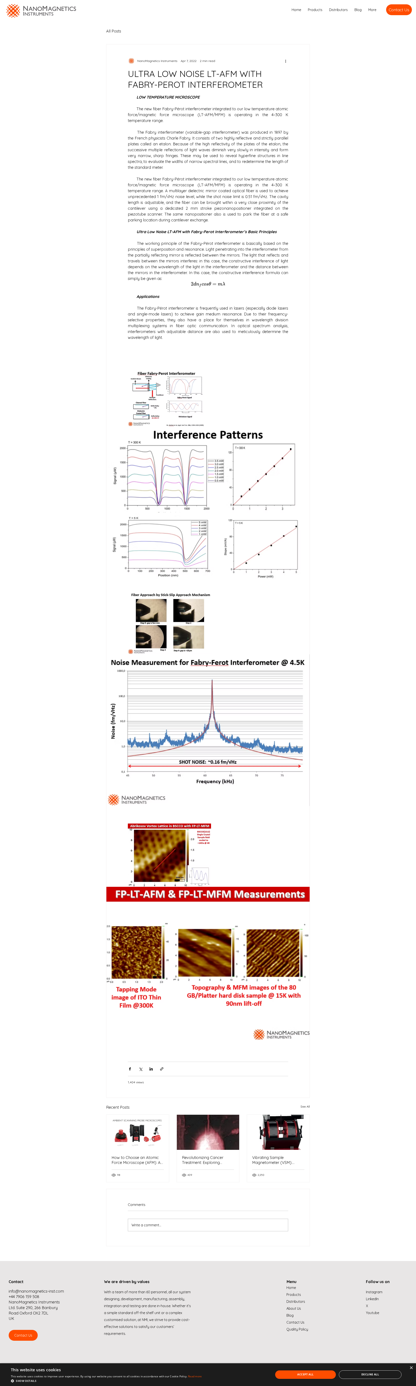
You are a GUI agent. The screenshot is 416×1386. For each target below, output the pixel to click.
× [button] (411, 1368)
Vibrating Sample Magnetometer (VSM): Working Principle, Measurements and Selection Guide (272, 1160)
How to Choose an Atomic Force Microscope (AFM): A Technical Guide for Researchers (136, 1160)
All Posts (113, 31)
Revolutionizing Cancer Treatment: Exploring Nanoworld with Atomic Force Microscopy (203, 1160)
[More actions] (285, 60)
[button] (106, 1381)
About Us (293, 1308)
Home (291, 1287)
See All (305, 1106)
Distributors (295, 1301)
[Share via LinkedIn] (151, 1069)
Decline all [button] (370, 1374)
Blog (290, 1315)
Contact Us (295, 1322)
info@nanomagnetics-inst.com (36, 1291)
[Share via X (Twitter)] (140, 1069)
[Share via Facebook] (130, 1069)
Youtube (372, 1313)
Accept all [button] (305, 1374)
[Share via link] (162, 1069)
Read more (195, 1376)
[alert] (208, 1374)
